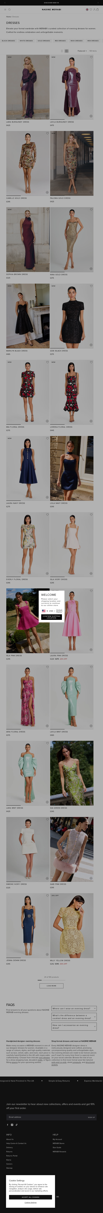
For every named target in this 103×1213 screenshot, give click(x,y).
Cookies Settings (31, 1202)
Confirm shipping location (51, 617)
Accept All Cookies (30, 1197)
